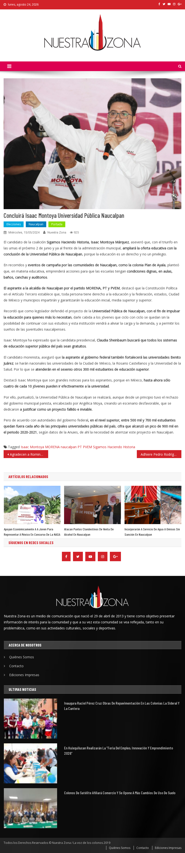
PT (80, 447)
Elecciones (14, 224)
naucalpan (69, 447)
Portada (56, 224)
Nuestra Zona (56, 232)
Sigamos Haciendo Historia (114, 447)
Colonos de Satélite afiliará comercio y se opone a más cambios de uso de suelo (119, 792)
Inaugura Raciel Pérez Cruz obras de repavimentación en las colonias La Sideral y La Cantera (121, 706)
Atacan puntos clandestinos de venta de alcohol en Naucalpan (89, 531)
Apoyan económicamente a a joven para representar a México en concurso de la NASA (32, 531)
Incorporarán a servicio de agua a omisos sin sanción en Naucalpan (152, 531)
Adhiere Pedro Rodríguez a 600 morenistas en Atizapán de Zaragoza (161, 454)
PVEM (87, 447)
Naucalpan (36, 224)
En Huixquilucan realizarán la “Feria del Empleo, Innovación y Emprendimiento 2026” (118, 750)
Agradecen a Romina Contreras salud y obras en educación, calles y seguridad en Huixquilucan (29, 454)
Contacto (16, 666)
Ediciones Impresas (24, 675)
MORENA (52, 447)
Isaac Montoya (32, 447)
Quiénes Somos (21, 657)
